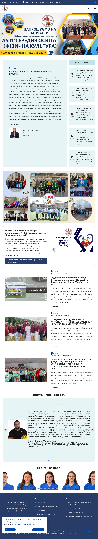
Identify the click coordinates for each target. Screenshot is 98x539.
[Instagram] (94, 2)
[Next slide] (95, 34)
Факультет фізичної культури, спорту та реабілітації (17, 510)
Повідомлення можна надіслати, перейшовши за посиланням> (25, 261)
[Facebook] (89, 2)
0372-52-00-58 (74, 509)
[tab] (48, 460)
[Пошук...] (89, 9)
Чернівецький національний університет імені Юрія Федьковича (19, 504)
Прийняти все (10, 530)
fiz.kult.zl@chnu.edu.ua (76, 512)
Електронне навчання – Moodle (48, 506)
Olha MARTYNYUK (34, 533)
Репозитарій (41, 510)
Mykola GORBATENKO (68, 533)
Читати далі (55, 306)
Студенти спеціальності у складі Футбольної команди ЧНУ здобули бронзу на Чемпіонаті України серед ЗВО (71, 281)
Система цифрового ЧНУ (46, 514)
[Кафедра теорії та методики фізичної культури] (5, 8)
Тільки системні (38, 530)
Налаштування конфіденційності (80, 516)
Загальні (55, 271)
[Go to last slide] (2, 34)
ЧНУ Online (41, 503)
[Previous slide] (5, 430)
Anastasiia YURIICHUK (50, 533)
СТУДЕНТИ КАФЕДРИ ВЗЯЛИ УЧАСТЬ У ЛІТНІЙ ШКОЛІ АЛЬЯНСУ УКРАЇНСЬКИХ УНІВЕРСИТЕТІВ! (71, 322)
